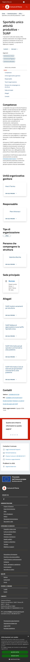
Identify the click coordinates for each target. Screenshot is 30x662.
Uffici (20, 13)
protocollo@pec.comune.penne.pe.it (14, 612)
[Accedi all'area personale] (23, 2)
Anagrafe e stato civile (10, 529)
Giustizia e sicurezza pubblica (12, 557)
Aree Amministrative (9, 509)
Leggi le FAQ (7, 626)
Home (3, 13)
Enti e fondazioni (8, 514)
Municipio (12, 281)
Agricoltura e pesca (9, 569)
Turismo (6, 544)
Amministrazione (12, 13)
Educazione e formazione (10, 554)
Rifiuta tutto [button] (15, 656)
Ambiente (6, 562)
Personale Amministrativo (11, 519)
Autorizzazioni (7, 567)
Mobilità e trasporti (9, 547)
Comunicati (7, 580)
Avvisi (5, 582)
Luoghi (5, 589)
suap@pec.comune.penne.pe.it (14, 398)
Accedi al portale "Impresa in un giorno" (13, 401)
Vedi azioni (14, 49)
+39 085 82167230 (14, 394)
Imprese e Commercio (9, 537)
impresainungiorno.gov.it (9, 159)
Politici (5, 516)
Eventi (5, 592)
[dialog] (15, 648)
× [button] (28, 636)
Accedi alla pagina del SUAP (10, 404)
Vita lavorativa (8, 534)
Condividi (5, 49)
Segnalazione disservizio (10, 623)
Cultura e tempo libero (10, 532)
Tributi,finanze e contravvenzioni (13, 559)
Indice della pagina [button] (10, 67)
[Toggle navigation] (3, 7)
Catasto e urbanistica (9, 542)
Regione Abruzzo (7, 2)
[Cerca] (27, 7)
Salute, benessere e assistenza (12, 564)
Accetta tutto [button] (15, 652)
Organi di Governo (9, 506)
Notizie (6, 577)
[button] (15, 659)
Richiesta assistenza (9, 628)
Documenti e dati (8, 521)
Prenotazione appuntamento (11, 621)
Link (7, 649)
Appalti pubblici (8, 539)
